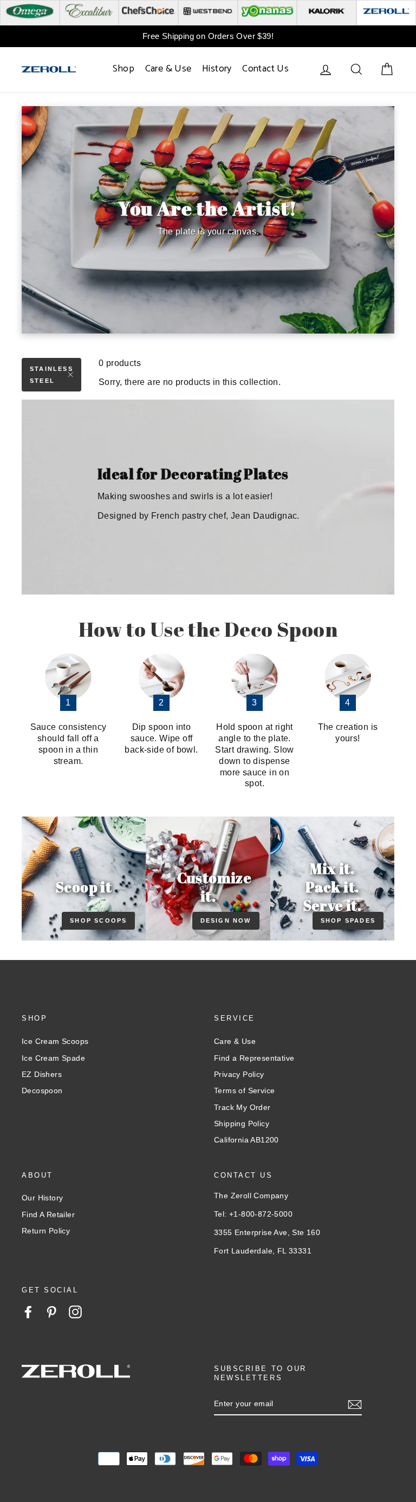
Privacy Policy (239, 1074)
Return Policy (46, 1230)
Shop (124, 69)
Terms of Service (244, 1090)
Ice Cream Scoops (55, 1041)
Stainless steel (51, 374)
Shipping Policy (241, 1123)
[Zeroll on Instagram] (75, 1311)
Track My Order (242, 1107)
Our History (42, 1197)
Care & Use (168, 69)
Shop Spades (348, 920)
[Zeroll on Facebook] (28, 1311)
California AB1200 (246, 1139)
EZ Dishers (42, 1074)
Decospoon (42, 1090)
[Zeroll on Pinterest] (51, 1311)
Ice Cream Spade (53, 1058)
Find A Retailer (48, 1214)
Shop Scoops (98, 920)
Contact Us (265, 69)
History (217, 69)
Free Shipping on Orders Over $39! (208, 36)
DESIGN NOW (225, 920)
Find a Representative (254, 1058)
